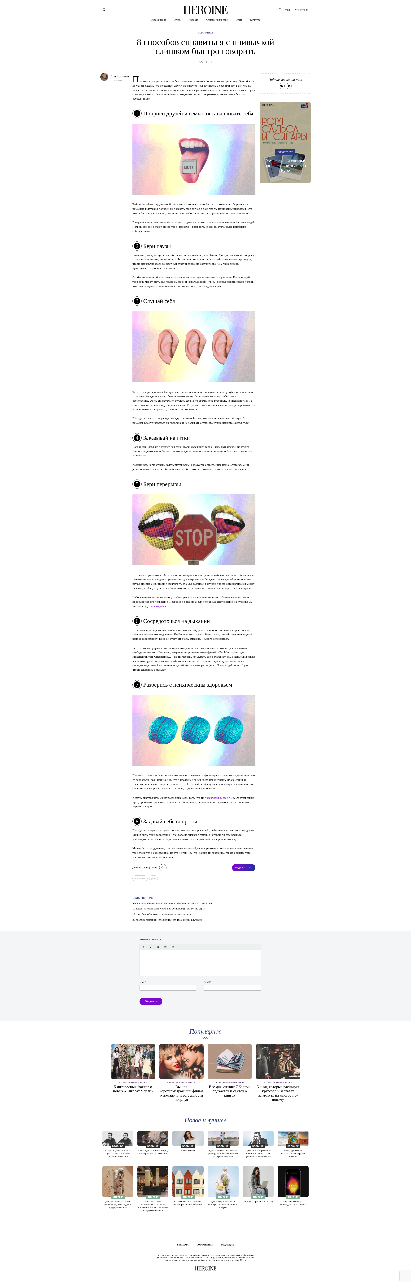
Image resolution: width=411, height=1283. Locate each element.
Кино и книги (139, 1082)
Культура (255, 19)
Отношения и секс (217, 19)
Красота (193, 19)
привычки (140, 878)
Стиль (177, 19)
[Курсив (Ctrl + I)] (150, 947)
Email (207, 982)
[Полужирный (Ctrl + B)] (143, 947)
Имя (143, 982)
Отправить (151, 1001)
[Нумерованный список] (173, 947)
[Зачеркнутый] (158, 947)
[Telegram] (289, 86)
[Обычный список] (165, 947)
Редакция (227, 1245)
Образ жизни (158, 19)
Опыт (239, 19)
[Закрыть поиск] (404, 7)
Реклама (182, 1245)
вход (287, 10)
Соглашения (205, 1245)
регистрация (301, 10)
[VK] (282, 86)
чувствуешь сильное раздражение (211, 277)
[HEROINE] (205, 10)
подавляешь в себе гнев (219, 797)
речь (153, 878)
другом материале (155, 606)
